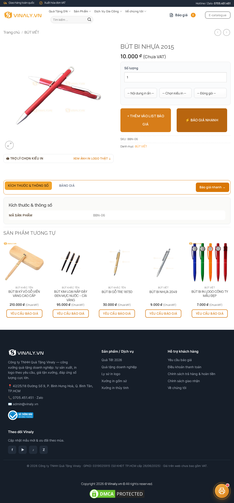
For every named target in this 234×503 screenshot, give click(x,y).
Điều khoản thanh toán (184, 367)
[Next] (230, 285)
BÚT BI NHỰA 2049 (163, 292)
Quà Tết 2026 (111, 360)
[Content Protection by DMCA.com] (117, 493)
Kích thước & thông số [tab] (28, 185)
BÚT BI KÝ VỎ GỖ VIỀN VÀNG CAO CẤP (24, 294)
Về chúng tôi (134, 11)
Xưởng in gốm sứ (114, 381)
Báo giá (184, 15)
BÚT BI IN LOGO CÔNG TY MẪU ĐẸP (209, 294)
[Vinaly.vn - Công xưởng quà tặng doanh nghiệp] (22, 15)
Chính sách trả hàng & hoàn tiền (191, 374)
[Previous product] (226, 32)
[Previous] (3, 285)
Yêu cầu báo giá (24, 313)
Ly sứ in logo (110, 374)
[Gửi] (89, 19)
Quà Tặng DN (58, 11)
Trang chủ (11, 32)
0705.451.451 (222, 3)
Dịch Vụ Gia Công (106, 11)
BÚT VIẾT (31, 32)
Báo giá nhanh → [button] (212, 187)
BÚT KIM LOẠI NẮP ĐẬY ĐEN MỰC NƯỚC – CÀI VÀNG (70, 296)
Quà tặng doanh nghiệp (119, 367)
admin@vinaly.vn (25, 404)
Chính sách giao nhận (184, 381)
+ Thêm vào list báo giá (145, 120)
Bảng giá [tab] (66, 185)
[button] (9, 145)
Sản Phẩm (81, 11)
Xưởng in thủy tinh (115, 388)
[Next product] (217, 32)
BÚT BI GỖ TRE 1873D (117, 292)
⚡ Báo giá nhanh (201, 120)
